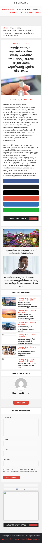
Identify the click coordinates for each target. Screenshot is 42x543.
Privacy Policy (7, 539)
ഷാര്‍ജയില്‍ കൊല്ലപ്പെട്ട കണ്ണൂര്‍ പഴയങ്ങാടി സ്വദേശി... (26, 353)
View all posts (21, 403)
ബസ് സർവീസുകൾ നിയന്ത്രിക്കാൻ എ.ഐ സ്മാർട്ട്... (26, 329)
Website (6, 460)
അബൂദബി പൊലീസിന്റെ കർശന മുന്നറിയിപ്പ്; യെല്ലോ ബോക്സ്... (26, 341)
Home (5, 28)
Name (6, 440)
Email (6, 450)
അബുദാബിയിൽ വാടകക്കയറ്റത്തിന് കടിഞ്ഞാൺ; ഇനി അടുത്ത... (28, 304)
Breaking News (23, 298)
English (32, 359)
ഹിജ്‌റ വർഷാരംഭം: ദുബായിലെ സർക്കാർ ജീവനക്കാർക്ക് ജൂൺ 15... (26, 317)
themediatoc (26, 100)
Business (16, 43)
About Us (36, 539)
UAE (31, 300)
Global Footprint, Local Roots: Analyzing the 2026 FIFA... (28, 365)
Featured (25, 43)
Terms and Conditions (23, 539)
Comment (7, 417)
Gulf (26, 300)
